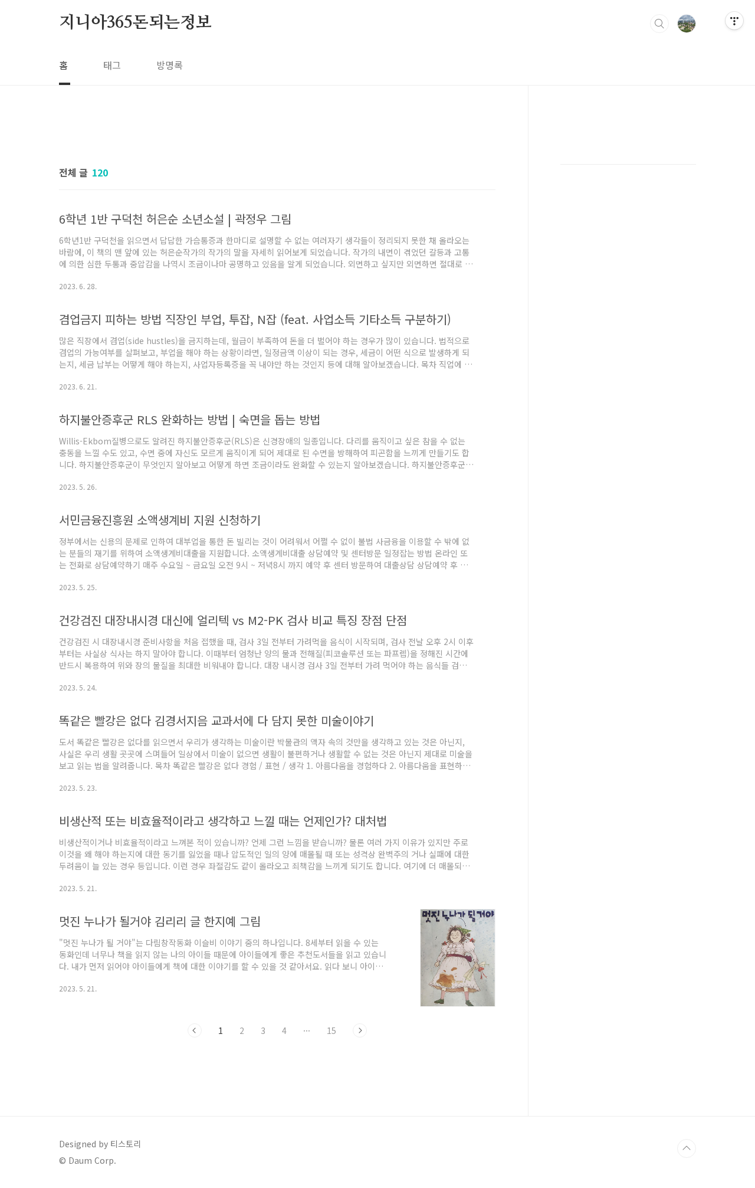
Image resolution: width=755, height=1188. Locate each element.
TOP (686, 1148)
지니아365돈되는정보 (135, 23)
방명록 (169, 65)
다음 (360, 1030)
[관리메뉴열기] (734, 21)
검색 (659, 23)
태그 (112, 65)
